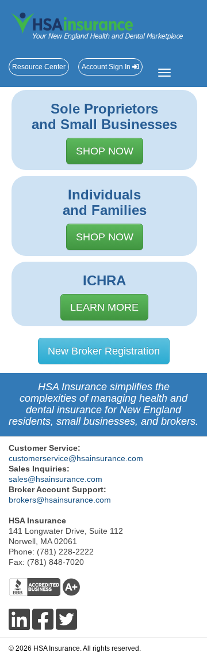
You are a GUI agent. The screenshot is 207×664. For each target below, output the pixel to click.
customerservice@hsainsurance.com (76, 458)
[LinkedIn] (19, 619)
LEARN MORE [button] (104, 307)
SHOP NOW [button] (104, 151)
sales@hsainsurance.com (55, 479)
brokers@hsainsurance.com (60, 499)
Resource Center (39, 67)
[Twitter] (66, 619)
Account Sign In (107, 67)
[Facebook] (42, 619)
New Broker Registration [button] (104, 351)
